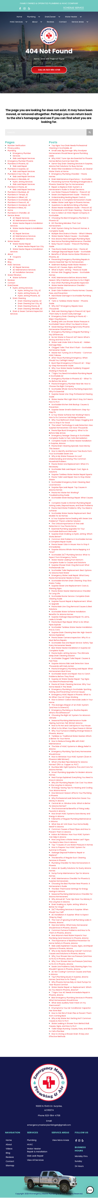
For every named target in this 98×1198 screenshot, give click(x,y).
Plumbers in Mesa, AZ (17, 207)
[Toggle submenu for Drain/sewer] (59, 16)
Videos (11, 259)
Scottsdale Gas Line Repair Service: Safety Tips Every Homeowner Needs (71, 644)
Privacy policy (14, 148)
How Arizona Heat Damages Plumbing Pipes (71, 238)
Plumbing (12, 150)
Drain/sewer (13, 285)
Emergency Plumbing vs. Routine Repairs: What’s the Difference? (68, 711)
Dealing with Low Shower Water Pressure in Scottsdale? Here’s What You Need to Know (69, 322)
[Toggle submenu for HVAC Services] (26, 22)
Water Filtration (14, 275)
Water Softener (20, 277)
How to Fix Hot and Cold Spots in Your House (71, 725)
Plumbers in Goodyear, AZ (19, 205)
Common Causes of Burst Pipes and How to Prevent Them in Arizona (69, 830)
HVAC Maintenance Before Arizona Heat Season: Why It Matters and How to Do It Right (69, 278)
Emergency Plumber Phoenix (20, 161)
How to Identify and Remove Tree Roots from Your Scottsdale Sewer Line (70, 452)
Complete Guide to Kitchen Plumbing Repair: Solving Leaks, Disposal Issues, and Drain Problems (71, 504)
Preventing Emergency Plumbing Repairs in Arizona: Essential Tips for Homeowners (69, 260)
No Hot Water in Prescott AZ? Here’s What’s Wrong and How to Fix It (69, 338)
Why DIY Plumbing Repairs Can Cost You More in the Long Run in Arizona (70, 783)
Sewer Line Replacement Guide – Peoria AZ (71, 194)
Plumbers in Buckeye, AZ (18, 192)
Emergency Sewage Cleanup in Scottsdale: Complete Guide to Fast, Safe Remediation (69, 436)
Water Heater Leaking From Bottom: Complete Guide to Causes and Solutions (67, 561)
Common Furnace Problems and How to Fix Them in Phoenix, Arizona (69, 931)
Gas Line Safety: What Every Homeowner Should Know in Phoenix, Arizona (68, 926)
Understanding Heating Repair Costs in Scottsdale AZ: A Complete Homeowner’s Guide (70, 198)
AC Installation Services (23, 238)
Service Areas (14, 215)
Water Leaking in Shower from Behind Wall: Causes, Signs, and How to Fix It (69, 1024)
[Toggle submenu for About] (41, 22)
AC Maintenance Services (24, 220)
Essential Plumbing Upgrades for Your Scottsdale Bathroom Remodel (67, 530)
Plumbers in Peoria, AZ (17, 187)
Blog (9, 262)
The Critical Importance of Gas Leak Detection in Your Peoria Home (66, 524)
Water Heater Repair (22, 244)
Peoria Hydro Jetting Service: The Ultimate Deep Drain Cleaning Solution (69, 654)
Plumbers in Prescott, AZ (18, 202)
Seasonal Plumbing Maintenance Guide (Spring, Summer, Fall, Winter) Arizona (68, 721)
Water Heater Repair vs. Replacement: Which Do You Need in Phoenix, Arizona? (70, 988)
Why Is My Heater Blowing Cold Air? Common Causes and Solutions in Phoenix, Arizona (70, 952)
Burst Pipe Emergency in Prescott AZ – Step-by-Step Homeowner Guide (70, 364)
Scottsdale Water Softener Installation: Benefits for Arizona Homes (67, 612)
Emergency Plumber (22, 153)
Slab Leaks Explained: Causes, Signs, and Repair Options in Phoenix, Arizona (71, 947)
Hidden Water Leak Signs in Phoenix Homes (70, 202)
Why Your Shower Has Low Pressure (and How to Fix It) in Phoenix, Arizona (70, 957)
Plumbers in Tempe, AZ (18, 194)
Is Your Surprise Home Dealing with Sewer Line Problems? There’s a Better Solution (70, 519)
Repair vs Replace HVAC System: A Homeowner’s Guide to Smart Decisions (66, 188)
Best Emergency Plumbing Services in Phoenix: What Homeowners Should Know (71, 998)
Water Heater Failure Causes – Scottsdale (70, 236)
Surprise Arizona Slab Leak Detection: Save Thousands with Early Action (69, 664)
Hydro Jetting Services (23, 181)
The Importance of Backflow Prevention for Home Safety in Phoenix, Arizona (69, 941)
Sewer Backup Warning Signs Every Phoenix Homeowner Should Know (69, 328)
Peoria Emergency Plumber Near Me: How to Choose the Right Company (69, 385)
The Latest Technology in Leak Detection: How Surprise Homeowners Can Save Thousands (71, 426)
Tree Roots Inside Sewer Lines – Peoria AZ (70, 249)
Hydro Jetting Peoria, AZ (28, 293)
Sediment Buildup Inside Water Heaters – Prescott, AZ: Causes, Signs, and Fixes (68, 265)
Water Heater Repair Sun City (31, 246)
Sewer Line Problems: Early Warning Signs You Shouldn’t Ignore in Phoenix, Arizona (70, 967)
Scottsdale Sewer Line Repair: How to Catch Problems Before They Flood (69, 675)
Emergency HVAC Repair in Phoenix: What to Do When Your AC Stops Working (70, 695)
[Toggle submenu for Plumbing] (39, 16)
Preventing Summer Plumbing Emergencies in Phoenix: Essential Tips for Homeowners (70, 183)
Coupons (17, 257)
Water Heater (14, 241)
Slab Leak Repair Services (24, 158)
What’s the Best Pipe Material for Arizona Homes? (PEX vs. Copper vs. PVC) (68, 763)
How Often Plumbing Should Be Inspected (70, 283)
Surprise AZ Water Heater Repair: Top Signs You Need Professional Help (69, 680)
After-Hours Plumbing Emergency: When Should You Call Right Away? (68, 359)
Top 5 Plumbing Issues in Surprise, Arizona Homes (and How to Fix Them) (68, 978)
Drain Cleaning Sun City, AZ (30, 303)
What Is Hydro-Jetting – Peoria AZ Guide (69, 269)
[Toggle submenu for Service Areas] (87, 22)
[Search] (90, 132)
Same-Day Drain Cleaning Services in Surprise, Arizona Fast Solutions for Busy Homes (71, 164)
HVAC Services (14, 264)
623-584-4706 (52, 1115)
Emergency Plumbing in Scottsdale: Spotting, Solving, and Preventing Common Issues (70, 690)
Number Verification (17, 145)
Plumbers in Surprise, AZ (18, 169)
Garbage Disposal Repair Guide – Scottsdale (71, 251)
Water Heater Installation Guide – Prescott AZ (72, 207)
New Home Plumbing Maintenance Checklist (71, 241)
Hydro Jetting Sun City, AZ (29, 290)
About (10, 254)
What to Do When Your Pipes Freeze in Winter (72, 728)
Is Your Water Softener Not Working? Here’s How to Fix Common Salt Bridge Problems (69, 416)
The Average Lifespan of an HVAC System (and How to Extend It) (69, 706)
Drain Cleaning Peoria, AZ (29, 306)
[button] (20, 8)
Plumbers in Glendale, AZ (18, 179)
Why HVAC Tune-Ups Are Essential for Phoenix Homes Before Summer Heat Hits (70, 159)
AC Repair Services (21, 218)
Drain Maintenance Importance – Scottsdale (71, 179)
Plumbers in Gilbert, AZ (17, 197)
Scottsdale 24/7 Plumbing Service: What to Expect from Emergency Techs (69, 556)
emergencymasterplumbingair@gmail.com (49, 1124)
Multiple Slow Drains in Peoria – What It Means (72, 233)
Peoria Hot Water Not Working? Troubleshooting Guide (64, 493)
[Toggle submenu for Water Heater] (81, 16)
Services (16, 156)
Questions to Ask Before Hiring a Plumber (70, 205)
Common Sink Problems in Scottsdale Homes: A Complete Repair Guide (70, 540)
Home (36, 59)
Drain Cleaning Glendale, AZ (30, 308)
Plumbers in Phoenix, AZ (18, 163)
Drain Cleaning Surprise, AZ (29, 301)
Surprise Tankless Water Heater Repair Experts (72, 474)
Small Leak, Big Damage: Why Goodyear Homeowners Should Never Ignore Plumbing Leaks (68, 153)
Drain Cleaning (19, 298)
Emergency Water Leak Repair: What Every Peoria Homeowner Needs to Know (69, 576)
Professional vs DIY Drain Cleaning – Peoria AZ (72, 210)
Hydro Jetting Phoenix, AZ (29, 295)
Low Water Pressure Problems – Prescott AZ (71, 192)
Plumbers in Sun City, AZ (18, 174)
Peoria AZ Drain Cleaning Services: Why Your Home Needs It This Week (70, 685)
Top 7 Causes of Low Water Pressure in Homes (72, 845)
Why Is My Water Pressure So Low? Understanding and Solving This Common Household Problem (67, 459)
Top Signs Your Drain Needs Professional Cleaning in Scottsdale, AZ (68, 146)
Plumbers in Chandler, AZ (19, 213)
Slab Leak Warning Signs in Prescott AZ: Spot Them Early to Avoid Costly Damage (69, 312)
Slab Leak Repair (20, 166)
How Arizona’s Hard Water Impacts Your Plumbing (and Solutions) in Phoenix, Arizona (68, 936)
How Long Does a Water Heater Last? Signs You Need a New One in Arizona (69, 840)
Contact (11, 283)
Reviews (11, 280)
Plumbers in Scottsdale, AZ (19, 200)
